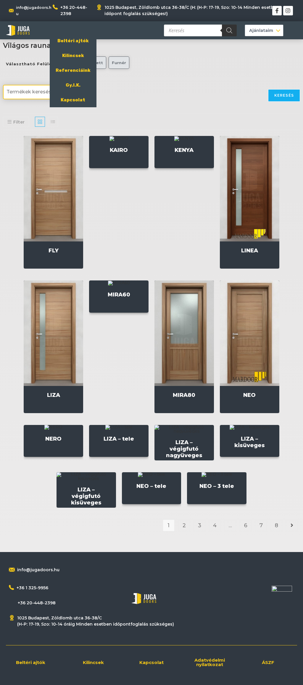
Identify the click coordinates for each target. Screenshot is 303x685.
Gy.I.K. (73, 85)
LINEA (249, 250)
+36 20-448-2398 (37, 603)
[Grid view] (40, 122)
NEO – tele (151, 486)
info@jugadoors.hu (38, 569)
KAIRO (119, 150)
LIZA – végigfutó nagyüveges (184, 449)
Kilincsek (73, 55)
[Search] (229, 30)
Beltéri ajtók (73, 40)
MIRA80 (184, 395)
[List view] (53, 122)
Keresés (284, 95)
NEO (249, 395)
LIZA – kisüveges (249, 442)
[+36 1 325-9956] (11, 587)
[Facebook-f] (277, 10)
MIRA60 (119, 294)
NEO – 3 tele (216, 486)
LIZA (53, 395)
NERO (53, 439)
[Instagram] (288, 10)
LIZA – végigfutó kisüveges (86, 496)
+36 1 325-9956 (32, 587)
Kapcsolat (73, 100)
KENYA (184, 150)
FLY (54, 250)
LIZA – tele (119, 439)
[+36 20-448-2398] (55, 7)
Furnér (119, 62)
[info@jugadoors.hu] (12, 570)
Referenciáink (73, 70)
